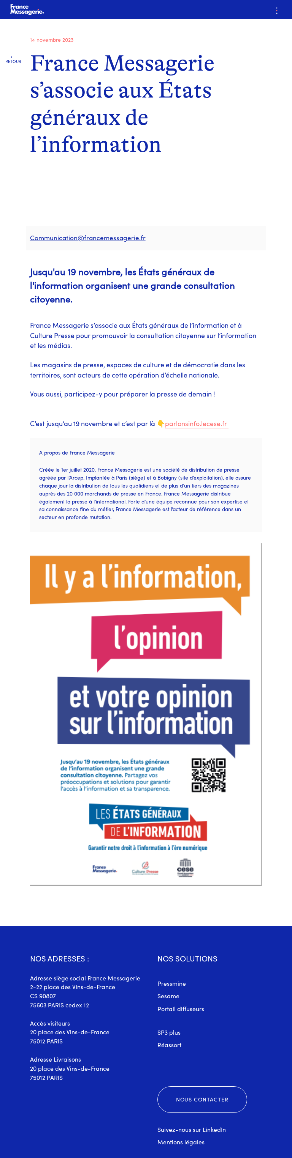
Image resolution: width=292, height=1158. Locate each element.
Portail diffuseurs (180, 1009)
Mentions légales (181, 1142)
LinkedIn (214, 1129)
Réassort (169, 1045)
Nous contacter (202, 1099)
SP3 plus (169, 1032)
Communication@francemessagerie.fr (88, 238)
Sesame (168, 996)
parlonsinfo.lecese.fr (196, 423)
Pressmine (171, 983)
